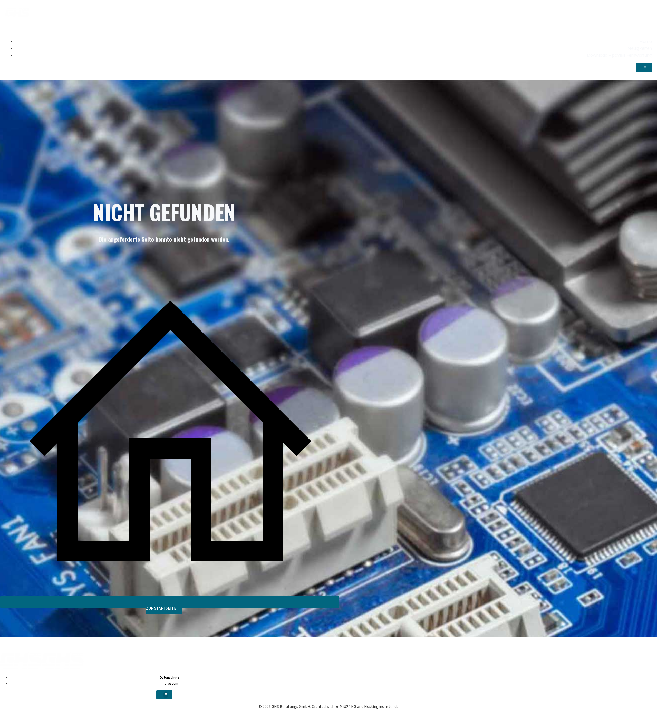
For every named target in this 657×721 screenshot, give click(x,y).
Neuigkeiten (639, 48)
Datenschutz (169, 677)
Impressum (169, 683)
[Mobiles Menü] (644, 67)
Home (645, 41)
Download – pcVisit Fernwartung (619, 55)
